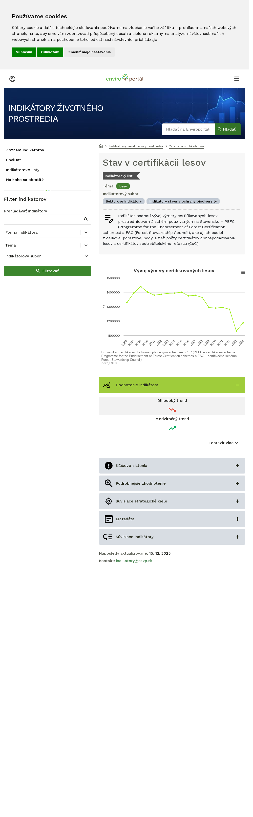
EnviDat (13, 160)
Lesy (123, 186)
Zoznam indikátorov (25, 150)
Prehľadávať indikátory (25, 211)
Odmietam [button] (50, 52)
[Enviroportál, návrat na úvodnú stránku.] (124, 78)
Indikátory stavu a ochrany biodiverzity (183, 201)
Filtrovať (50, 271)
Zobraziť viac (220, 442)
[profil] (12, 78)
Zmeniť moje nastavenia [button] (89, 52)
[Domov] (101, 146)
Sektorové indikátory (124, 201)
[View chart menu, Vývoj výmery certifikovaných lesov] (239, 272)
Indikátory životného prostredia (55, 113)
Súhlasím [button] (24, 52)
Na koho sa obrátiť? (25, 179)
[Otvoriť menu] (236, 78)
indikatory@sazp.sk (134, 560)
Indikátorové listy (22, 169)
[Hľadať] (86, 219)
